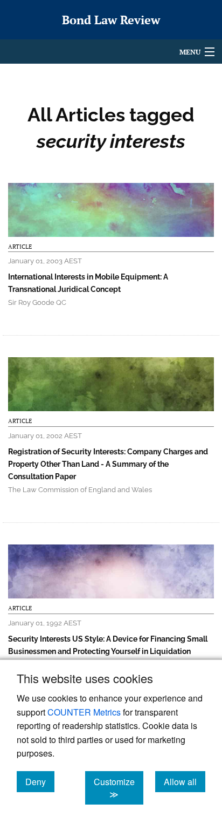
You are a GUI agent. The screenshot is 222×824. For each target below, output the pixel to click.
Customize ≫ (118, 787)
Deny (39, 781)
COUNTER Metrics (84, 712)
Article (20, 246)
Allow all (184, 781)
